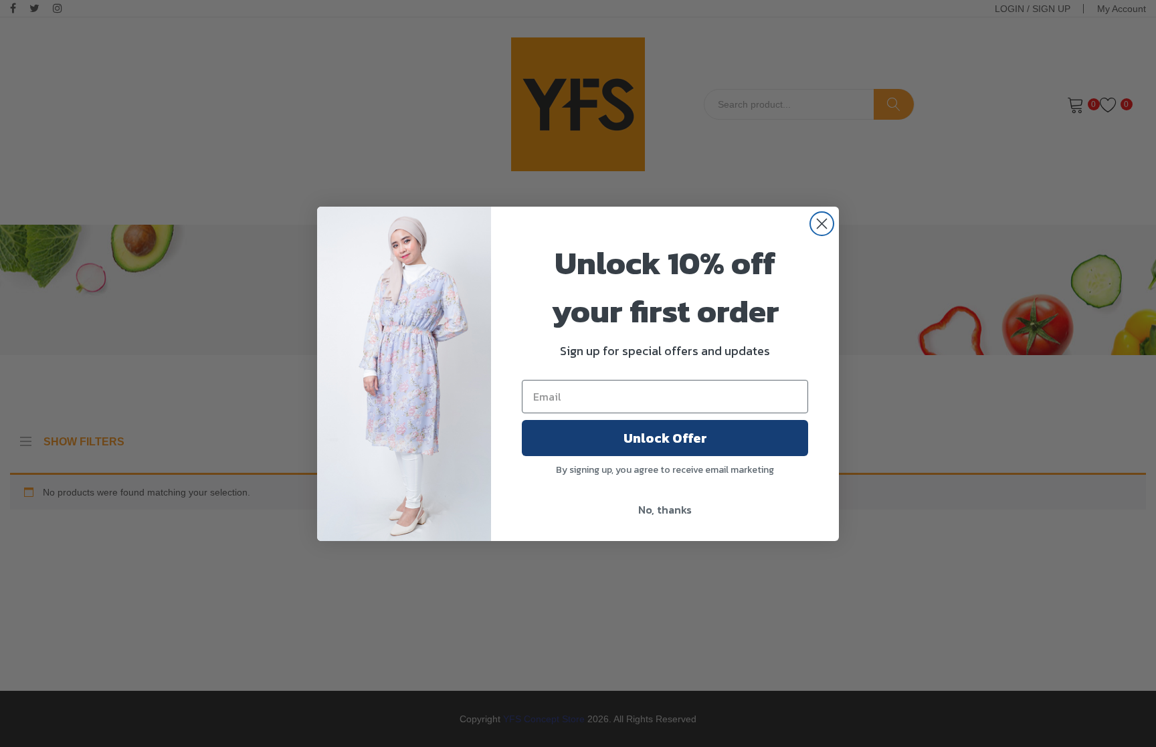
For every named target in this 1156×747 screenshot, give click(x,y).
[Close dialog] (822, 223)
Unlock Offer (665, 438)
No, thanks (665, 510)
